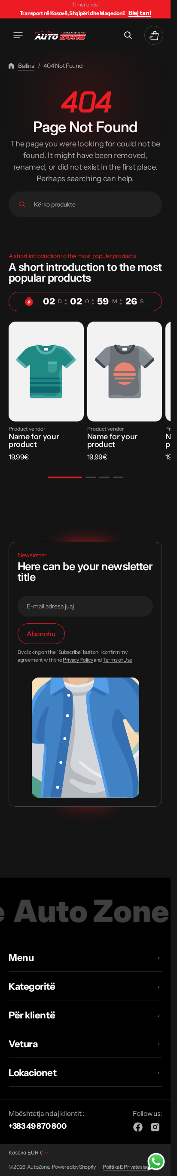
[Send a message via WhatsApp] (156, 1162)
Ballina (26, 66)
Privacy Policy (78, 660)
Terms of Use (117, 660)
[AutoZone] (60, 35)
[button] (18, 35)
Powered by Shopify (74, 1167)
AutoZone (38, 1167)
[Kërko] (22, 204)
